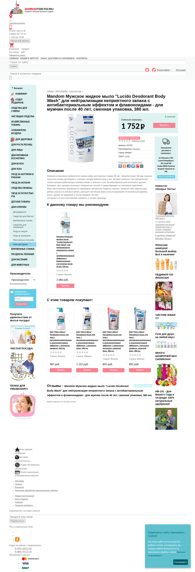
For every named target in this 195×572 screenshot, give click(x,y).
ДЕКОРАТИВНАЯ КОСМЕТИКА (19, 157)
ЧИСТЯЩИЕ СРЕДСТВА (22, 116)
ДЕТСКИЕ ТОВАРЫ (20, 202)
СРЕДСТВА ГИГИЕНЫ (21, 188)
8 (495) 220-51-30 (23, 549)
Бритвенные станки (22, 221)
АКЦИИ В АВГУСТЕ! (29, 58)
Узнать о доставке (166, 177)
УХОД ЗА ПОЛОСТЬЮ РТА (22, 195)
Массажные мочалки (23, 240)
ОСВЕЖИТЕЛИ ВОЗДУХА (18, 132)
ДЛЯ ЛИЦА (17, 150)
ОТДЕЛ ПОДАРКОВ (17, 101)
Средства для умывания (19, 226)
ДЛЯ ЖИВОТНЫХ (20, 265)
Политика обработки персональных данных (36, 490)
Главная (19, 502)
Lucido (127, 156)
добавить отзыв (138, 141)
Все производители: (18, 284)
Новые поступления (24, 496)
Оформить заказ (17, 55)
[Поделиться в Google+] (137, 166)
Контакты (19, 487)
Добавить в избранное (129, 138)
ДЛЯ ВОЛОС (17, 164)
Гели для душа (20, 244)
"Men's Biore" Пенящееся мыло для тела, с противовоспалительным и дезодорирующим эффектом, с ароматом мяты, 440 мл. (87, 340)
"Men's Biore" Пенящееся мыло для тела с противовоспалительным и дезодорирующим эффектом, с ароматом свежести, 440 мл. (61, 340)
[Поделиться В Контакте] (120, 166)
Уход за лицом (20, 231)
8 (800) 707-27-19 (23, 552)
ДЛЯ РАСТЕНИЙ (19, 259)
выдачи (17, 23)
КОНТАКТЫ (81, 58)
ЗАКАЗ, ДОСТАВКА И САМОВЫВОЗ (58, 58)
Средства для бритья (23, 216)
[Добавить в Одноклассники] (124, 166)
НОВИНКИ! (21, 94)
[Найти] (10, 78)
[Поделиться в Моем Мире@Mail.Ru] (141, 166)
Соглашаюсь (180, 562)
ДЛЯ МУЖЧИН (18, 207)
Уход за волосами (22, 236)
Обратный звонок (19, 41)
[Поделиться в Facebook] (128, 166)
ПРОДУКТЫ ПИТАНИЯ (22, 254)
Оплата (18, 484)
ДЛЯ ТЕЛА (16, 169)
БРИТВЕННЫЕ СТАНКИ (22, 249)
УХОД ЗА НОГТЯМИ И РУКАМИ (22, 176)
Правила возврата (24, 505)
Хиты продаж (21, 499)
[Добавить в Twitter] (133, 166)
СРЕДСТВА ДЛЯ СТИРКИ (19, 109)
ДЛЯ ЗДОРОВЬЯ (23, 139)
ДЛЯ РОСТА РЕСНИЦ (21, 145)
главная (13, 58)
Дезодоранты (19, 212)
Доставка (19, 481)
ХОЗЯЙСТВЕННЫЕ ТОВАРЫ (20, 123)
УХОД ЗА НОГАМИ (20, 183)
